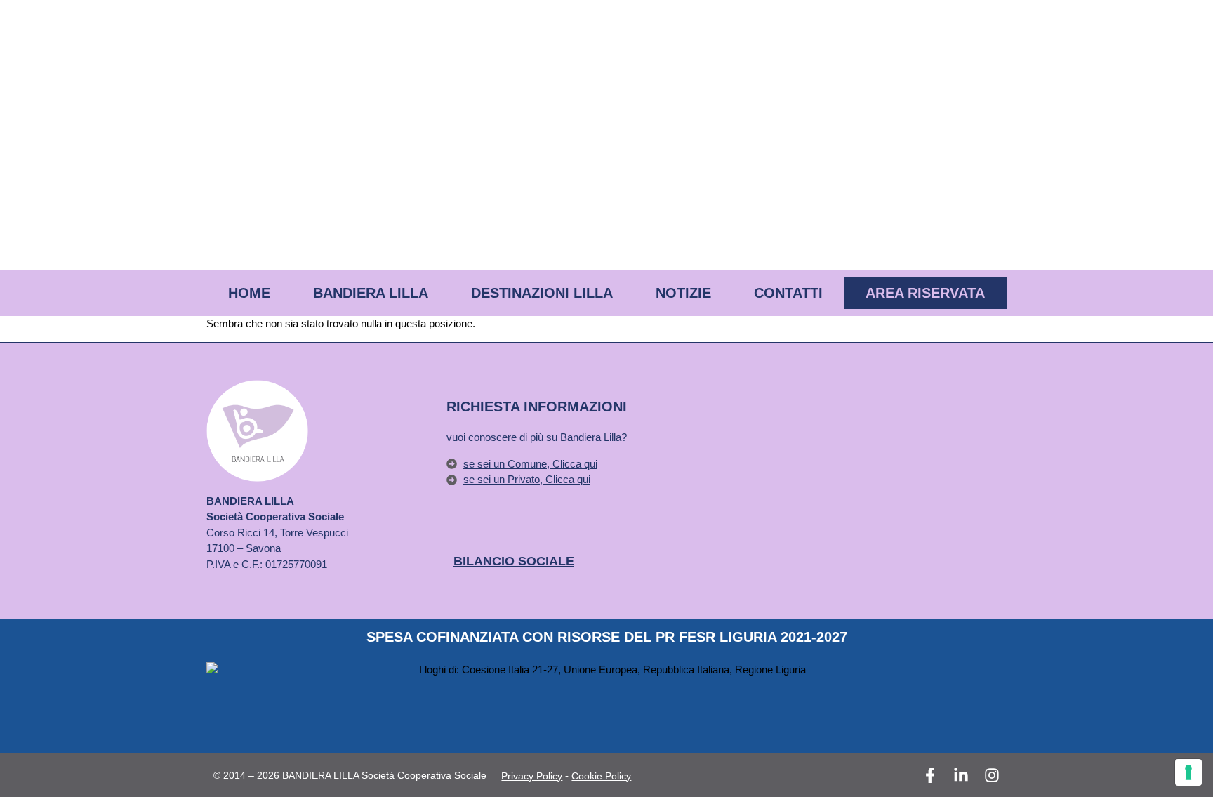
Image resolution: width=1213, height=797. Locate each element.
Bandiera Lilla (370, 293)
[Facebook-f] (930, 775)
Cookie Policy (601, 776)
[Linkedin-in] (961, 775)
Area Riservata (925, 293)
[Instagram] (992, 775)
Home (249, 293)
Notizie (683, 293)
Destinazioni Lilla (542, 293)
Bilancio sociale (513, 561)
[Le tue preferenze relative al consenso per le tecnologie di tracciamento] (1188, 772)
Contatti (788, 293)
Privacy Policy (531, 776)
